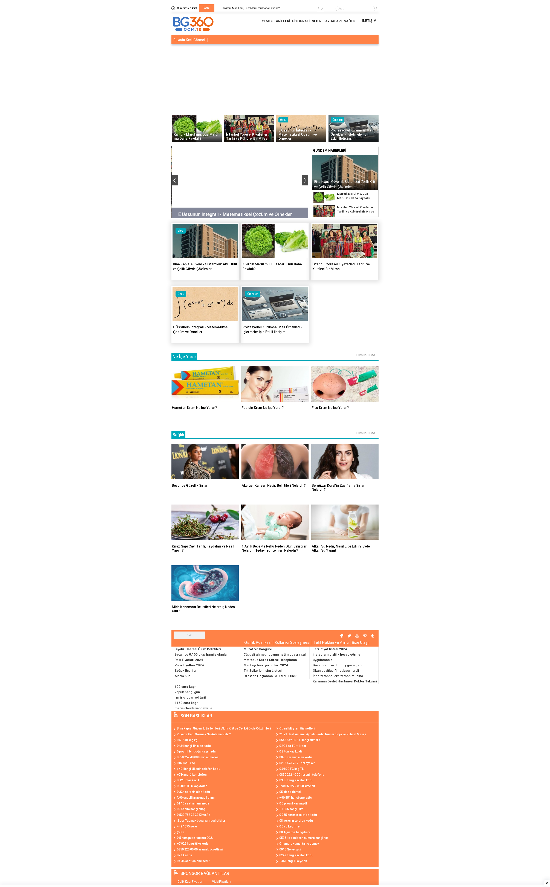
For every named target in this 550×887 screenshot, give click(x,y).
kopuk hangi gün (187, 692)
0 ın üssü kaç (186, 763)
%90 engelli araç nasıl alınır (196, 797)
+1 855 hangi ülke (291, 809)
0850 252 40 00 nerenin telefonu (301, 774)
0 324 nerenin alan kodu (193, 792)
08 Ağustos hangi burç (295, 832)
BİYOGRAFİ (301, 21)
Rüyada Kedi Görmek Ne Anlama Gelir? (204, 734)
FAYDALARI (333, 21)
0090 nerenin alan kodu (295, 757)
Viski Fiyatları (221, 881)
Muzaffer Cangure (258, 649)
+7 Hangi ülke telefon (192, 774)
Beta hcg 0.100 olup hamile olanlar (201, 654)
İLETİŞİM (369, 21)
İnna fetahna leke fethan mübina (338, 676)
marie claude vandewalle (193, 708)
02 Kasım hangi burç (191, 809)
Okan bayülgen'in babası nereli (336, 671)
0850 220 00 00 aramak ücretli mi (200, 849)
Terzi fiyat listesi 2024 (330, 649)
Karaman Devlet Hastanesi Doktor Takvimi (345, 681)
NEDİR (316, 21)
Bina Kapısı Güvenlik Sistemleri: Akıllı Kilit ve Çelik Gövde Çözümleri (224, 728)
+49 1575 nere (187, 826)
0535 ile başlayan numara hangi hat (303, 838)
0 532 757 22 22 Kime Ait (193, 815)
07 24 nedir (184, 855)
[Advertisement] (275, 79)
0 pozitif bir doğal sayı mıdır (196, 751)
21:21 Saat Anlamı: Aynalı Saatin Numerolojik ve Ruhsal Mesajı (322, 734)
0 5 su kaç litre (289, 826)
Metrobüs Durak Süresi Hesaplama (270, 660)
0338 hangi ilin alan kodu (296, 780)
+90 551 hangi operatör (295, 797)
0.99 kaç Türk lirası (292, 746)
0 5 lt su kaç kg (187, 740)
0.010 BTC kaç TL (291, 769)
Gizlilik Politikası (258, 642)
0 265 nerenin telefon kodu (298, 815)
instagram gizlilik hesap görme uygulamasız (336, 657)
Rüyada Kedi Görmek (189, 40)
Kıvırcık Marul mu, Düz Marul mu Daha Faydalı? (280, 8)
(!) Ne (180, 832)
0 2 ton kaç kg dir (291, 751)
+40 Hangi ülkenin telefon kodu (198, 769)
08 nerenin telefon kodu (296, 820)
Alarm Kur (182, 676)
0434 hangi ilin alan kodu (194, 746)
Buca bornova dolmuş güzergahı (337, 665)
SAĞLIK (350, 21)
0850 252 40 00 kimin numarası (198, 757)
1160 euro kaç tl (187, 703)
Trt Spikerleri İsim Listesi (263, 671)
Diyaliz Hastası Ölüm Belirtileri (198, 649)
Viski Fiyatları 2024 (189, 665)
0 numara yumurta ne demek (299, 843)
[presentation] (318, 9)
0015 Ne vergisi (290, 849)
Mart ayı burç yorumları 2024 (266, 665)
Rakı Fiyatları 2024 (189, 660)
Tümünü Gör (365, 355)
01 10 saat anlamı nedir (193, 803)
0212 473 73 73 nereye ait (297, 763)
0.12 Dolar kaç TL (189, 780)
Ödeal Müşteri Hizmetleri (297, 728)
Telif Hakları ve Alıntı (331, 642)
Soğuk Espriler (186, 671)
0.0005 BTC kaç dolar (192, 786)
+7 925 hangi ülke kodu (193, 843)
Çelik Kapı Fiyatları (190, 881)
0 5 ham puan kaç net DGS (195, 838)
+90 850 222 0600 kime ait (297, 786)
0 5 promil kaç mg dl (293, 803)
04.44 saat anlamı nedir (193, 861)
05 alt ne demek (290, 792)
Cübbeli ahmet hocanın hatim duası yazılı (275, 654)
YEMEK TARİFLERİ (276, 21)
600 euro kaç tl (186, 687)
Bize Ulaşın (361, 642)
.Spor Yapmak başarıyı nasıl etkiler (201, 820)
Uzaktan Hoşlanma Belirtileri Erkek (270, 676)
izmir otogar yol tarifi (191, 697)
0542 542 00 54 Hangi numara (299, 740)
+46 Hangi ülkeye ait (293, 861)
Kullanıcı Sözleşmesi (292, 642)
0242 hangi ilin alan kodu (296, 855)
